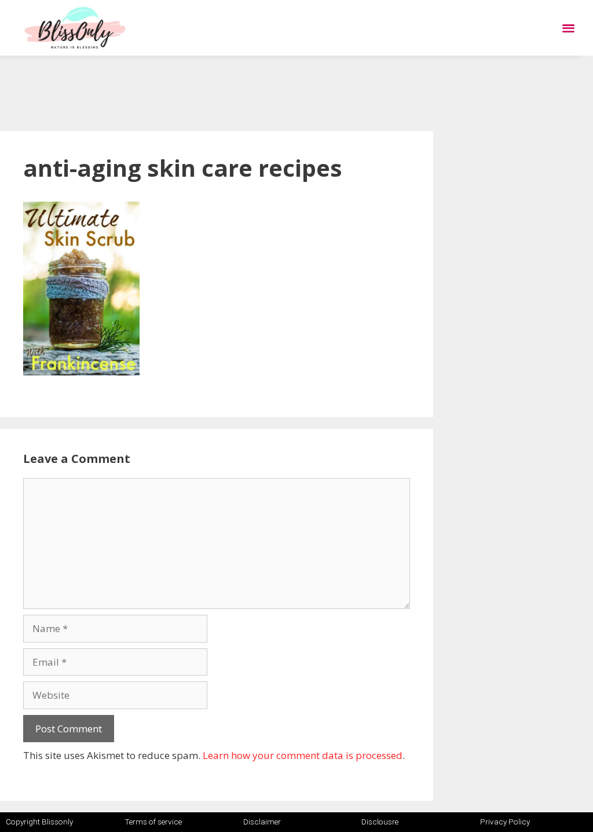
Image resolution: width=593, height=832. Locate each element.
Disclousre (379, 821)
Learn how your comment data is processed (302, 755)
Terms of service (153, 821)
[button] (568, 28)
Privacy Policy (505, 821)
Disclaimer (262, 821)
